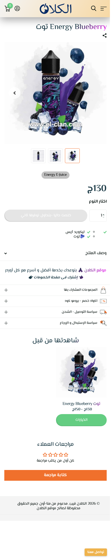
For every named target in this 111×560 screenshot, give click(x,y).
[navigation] (72, 155)
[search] (93, 8)
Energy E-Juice (55, 175)
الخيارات (77, 425)
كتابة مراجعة (53, 480)
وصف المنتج (96, 253)
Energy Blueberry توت (77, 409)
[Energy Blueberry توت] (77, 378)
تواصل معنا (91, 552)
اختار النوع (98, 201)
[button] (104, 211)
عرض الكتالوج (103, 8)
